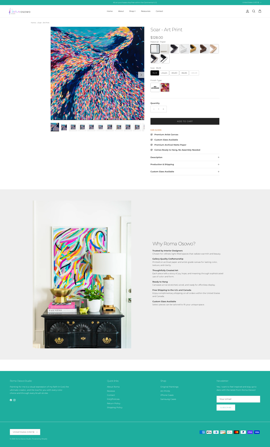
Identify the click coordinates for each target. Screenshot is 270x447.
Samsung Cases (168, 399)
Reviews (111, 391)
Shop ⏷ (132, 11)
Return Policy (113, 403)
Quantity (155, 103)
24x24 (164, 73)
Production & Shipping (162, 164)
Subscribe (225, 407)
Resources (145, 11)
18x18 (154, 73)
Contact (159, 11)
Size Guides (156, 130)
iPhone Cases (167, 395)
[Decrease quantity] (153, 109)
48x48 (194, 73)
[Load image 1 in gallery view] (97, 73)
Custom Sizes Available (162, 171)
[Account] (247, 11)
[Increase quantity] (164, 109)
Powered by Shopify (39, 439)
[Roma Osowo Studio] (19, 11)
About (121, 11)
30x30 (174, 73)
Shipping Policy (114, 407)
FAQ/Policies (113, 399)
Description (156, 157)
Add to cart (185, 121)
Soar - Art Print (43, 23)
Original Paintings (169, 386)
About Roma (113, 386)
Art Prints (165, 391)
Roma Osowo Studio (23, 439)
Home (110, 11)
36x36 (184, 73)
